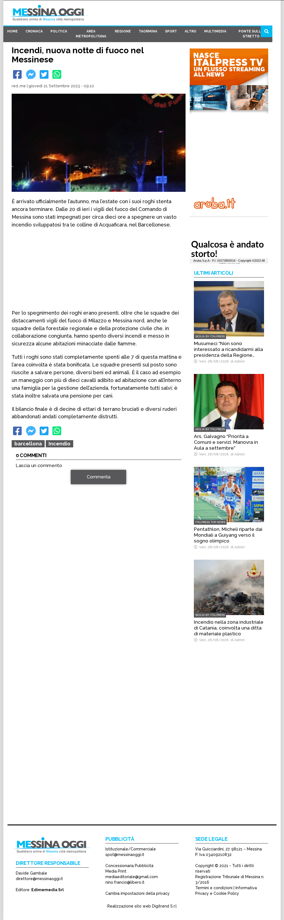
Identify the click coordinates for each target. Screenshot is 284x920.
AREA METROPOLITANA (91, 33)
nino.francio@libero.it (124, 882)
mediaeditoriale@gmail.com (131, 877)
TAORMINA (148, 31)
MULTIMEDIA (215, 31)
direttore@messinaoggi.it (39, 878)
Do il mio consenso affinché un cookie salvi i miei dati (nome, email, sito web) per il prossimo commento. (97, 584)
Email (22, 556)
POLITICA (58, 31)
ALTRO (190, 31)
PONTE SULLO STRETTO (251, 33)
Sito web (24, 566)
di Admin (237, 361)
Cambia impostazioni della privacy (137, 893)
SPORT (171, 31)
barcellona (28, 444)
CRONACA (34, 31)
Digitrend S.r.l (164, 906)
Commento (27, 480)
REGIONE (123, 31)
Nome (23, 546)
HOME (12, 31)
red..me (19, 86)
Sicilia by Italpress (210, 336)
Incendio (59, 444)
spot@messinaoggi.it (124, 854)
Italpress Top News (210, 522)
